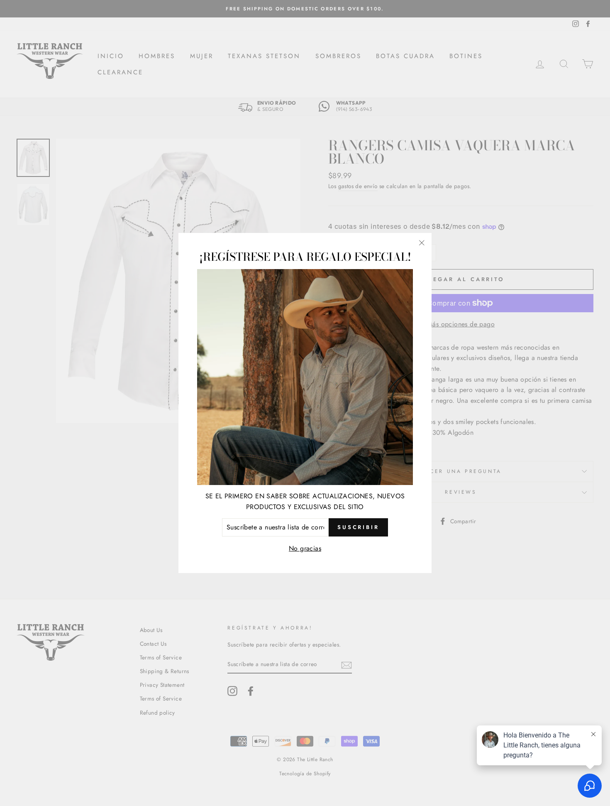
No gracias (305, 548)
